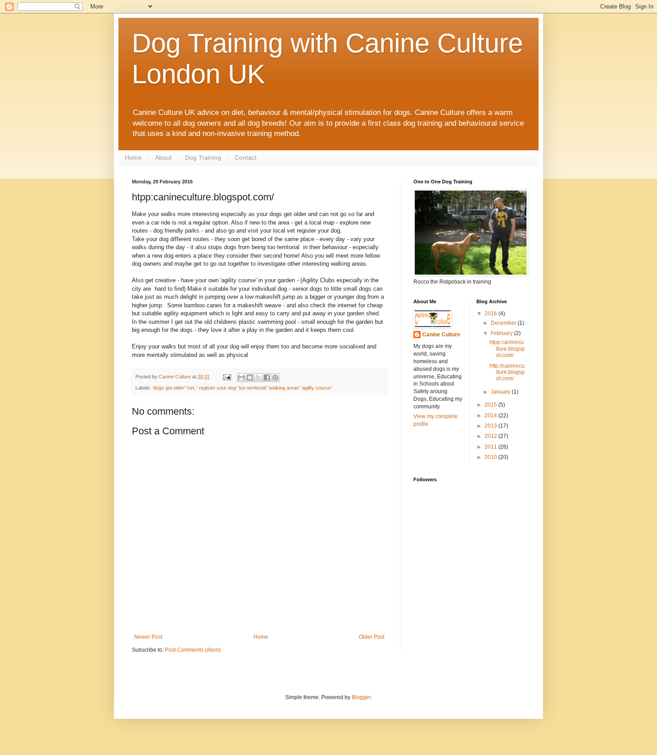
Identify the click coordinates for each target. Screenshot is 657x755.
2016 (491, 313)
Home (133, 157)
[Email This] (241, 377)
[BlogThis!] (249, 377)
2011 (491, 447)
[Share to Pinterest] (275, 377)
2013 (491, 426)
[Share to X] (258, 377)
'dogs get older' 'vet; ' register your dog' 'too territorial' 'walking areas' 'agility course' (242, 387)
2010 (491, 457)
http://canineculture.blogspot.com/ (507, 372)
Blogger (361, 697)
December (504, 323)
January (501, 392)
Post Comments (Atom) (193, 650)
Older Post (371, 637)
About (163, 157)
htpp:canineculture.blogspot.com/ (507, 348)
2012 (491, 436)
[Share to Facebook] (266, 377)
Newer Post (148, 637)
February (502, 333)
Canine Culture (441, 334)
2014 (491, 415)
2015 (491, 405)
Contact (246, 157)
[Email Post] (226, 376)
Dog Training (203, 157)
